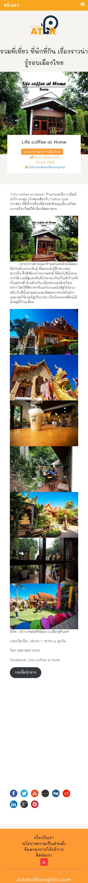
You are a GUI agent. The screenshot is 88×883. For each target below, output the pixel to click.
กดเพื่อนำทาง (25, 672)
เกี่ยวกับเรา (44, 837)
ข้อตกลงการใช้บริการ (44, 849)
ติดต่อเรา (44, 855)
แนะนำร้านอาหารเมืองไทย (42, 152)
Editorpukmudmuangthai (46, 167)
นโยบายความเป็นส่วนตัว (44, 843)
